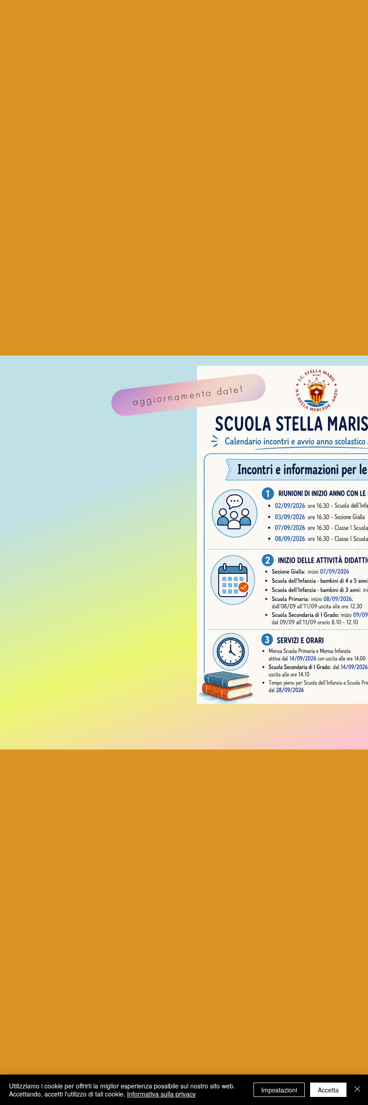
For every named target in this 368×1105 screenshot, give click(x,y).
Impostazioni (279, 1089)
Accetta (328, 1089)
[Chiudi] (357, 1090)
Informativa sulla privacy (161, 1093)
